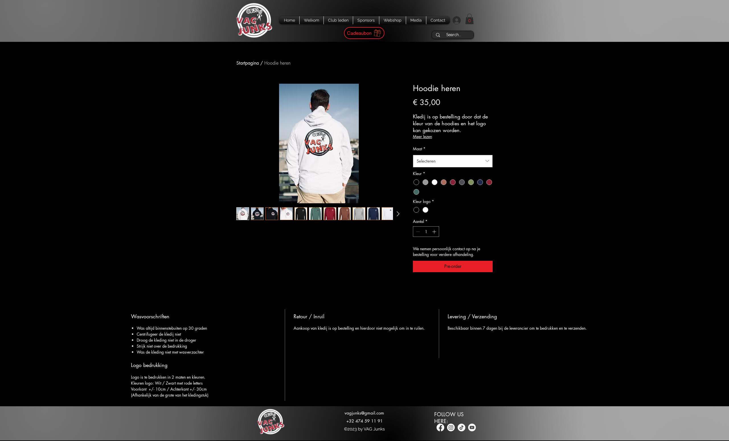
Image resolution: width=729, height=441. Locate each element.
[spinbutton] (426, 232)
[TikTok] (461, 427)
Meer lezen (422, 136)
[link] (469, 19)
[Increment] (434, 232)
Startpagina (247, 63)
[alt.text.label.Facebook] (440, 427)
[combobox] (453, 161)
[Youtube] (472, 427)
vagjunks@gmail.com (364, 413)
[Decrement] (417, 232)
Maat (419, 148)
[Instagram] (451, 427)
